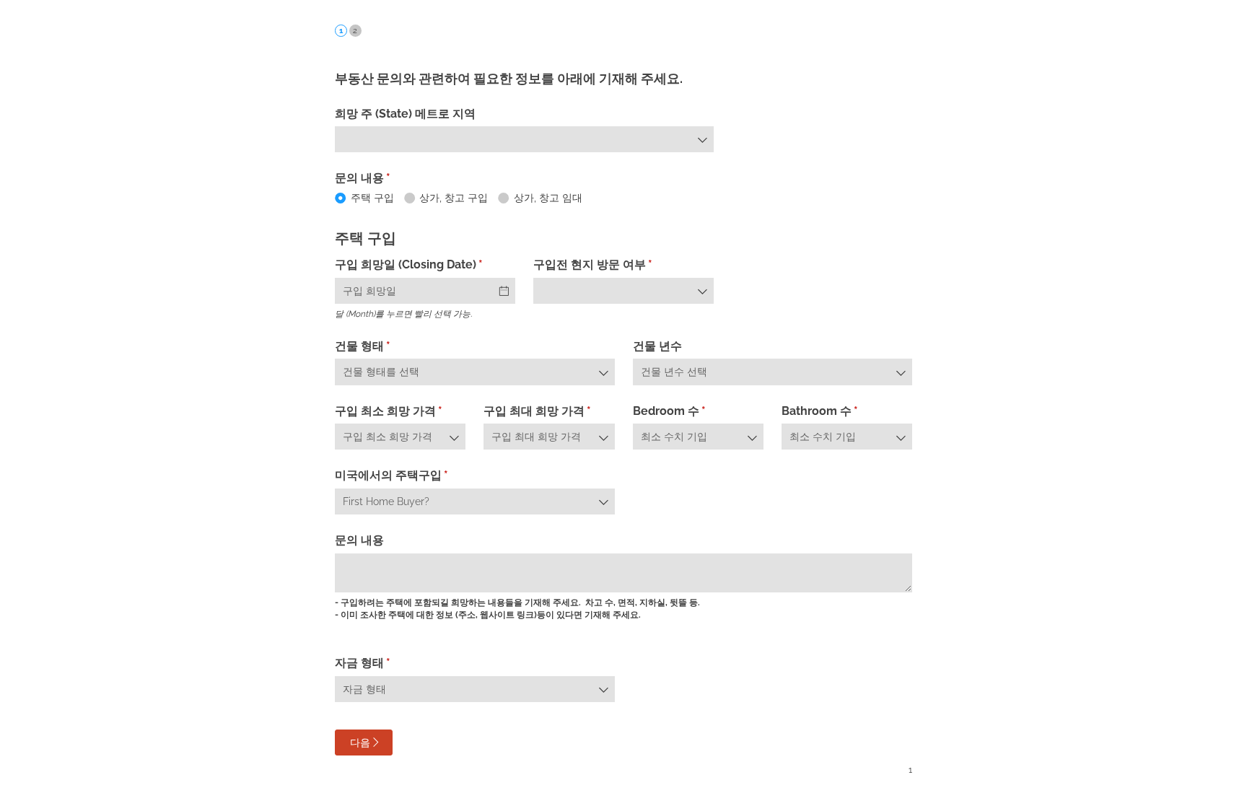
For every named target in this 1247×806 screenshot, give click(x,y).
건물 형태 (387, 346)
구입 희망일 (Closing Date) (425, 264)
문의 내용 (359, 540)
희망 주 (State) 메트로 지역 (405, 114)
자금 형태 (387, 663)
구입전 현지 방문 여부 (617, 264)
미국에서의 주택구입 (415, 475)
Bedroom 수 (693, 411)
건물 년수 (657, 346)
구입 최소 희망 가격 (400, 411)
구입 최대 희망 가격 (549, 411)
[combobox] (524, 139)
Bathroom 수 (844, 411)
